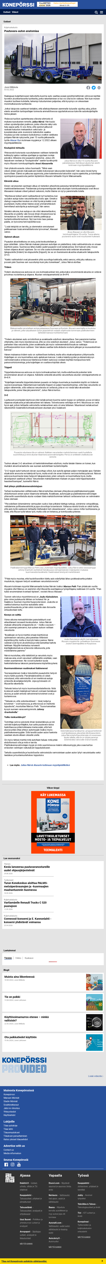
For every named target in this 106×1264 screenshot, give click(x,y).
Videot (15, 11)
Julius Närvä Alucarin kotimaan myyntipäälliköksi (45, 765)
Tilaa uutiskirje (10, 1125)
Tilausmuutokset (12, 1132)
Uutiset (6, 11)
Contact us (9, 1150)
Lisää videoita (95, 1076)
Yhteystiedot (10, 1111)
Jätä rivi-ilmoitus (12, 1108)
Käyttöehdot (9, 1115)
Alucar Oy (15, 140)
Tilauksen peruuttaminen (15, 1136)
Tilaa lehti (8, 1129)
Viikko (18, 958)
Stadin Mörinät (11, 1101)
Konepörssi (9, 1094)
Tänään (8, 957)
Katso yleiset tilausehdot (16, 1139)
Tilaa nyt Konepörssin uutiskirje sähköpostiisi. (24, 1261)
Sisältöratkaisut (11, 1104)
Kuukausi (29, 958)
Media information (12, 1153)
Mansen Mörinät (11, 1098)
